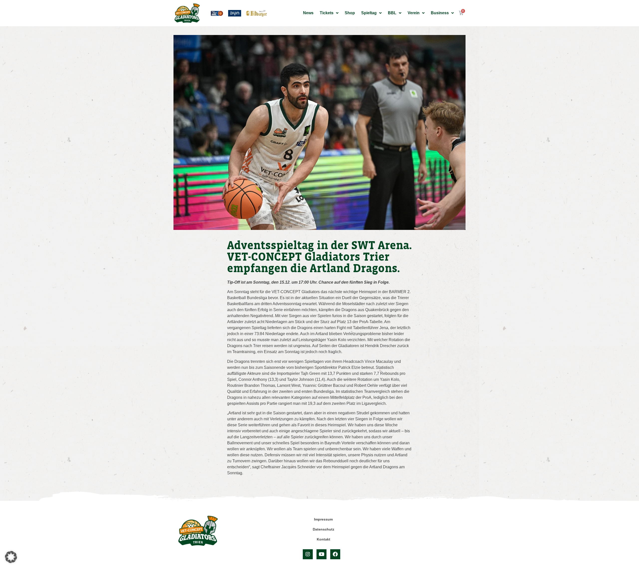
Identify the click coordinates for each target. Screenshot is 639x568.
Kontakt (323, 539)
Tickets (326, 13)
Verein (414, 13)
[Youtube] (321, 554)
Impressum (323, 519)
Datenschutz (323, 529)
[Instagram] (308, 554)
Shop (350, 13)
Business (440, 13)
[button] (11, 557)
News (308, 13)
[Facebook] (335, 554)
